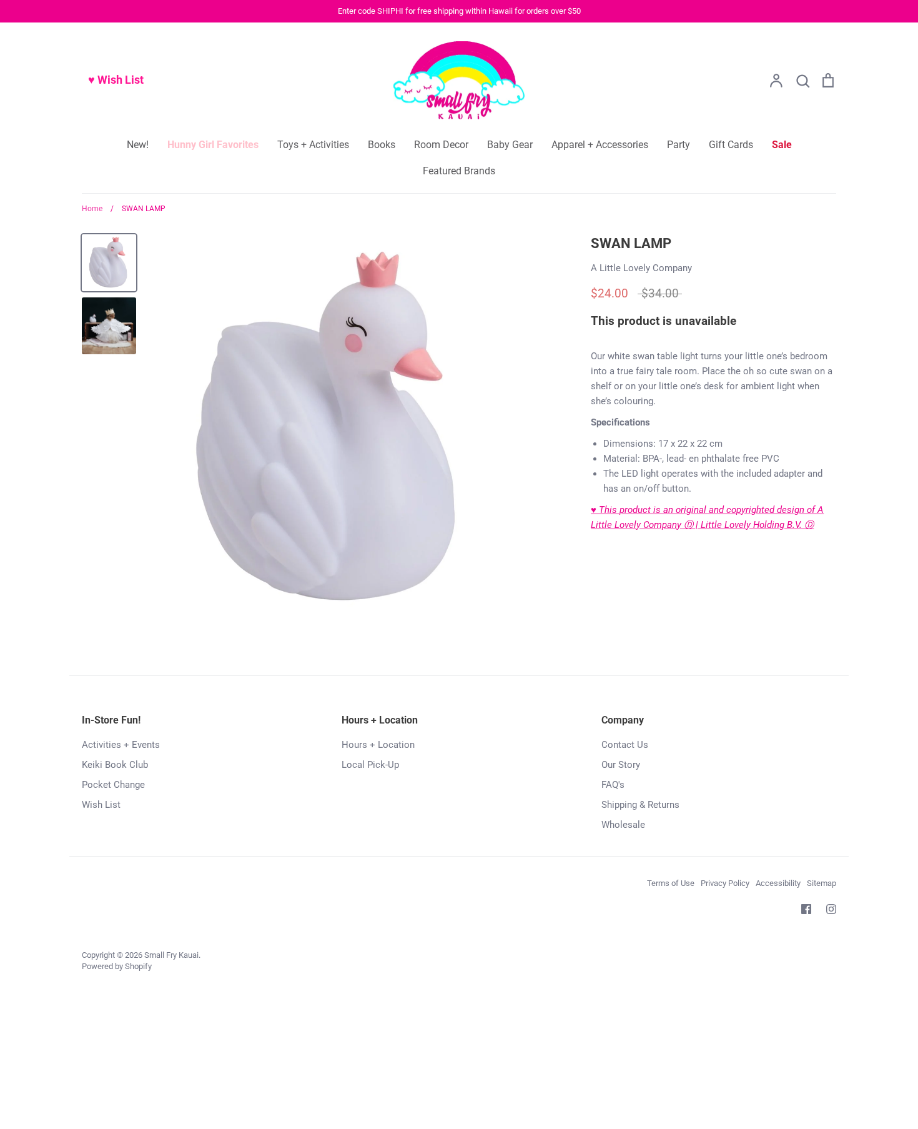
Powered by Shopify (117, 966)
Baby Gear (510, 145)
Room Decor (441, 145)
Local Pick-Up (370, 764)
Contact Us (624, 744)
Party (678, 145)
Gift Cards (731, 145)
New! (138, 145)
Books (381, 145)
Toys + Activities (313, 145)
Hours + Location (378, 744)
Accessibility (778, 883)
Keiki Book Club (115, 764)
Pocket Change (113, 784)
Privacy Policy (725, 883)
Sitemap (821, 883)
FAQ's (612, 784)
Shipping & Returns (640, 804)
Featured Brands (459, 171)
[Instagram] (831, 909)
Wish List (101, 804)
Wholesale (623, 824)
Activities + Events (121, 744)
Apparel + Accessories (599, 145)
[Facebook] (806, 909)
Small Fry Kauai (171, 955)
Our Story (620, 764)
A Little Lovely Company (641, 268)
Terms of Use (670, 883)
